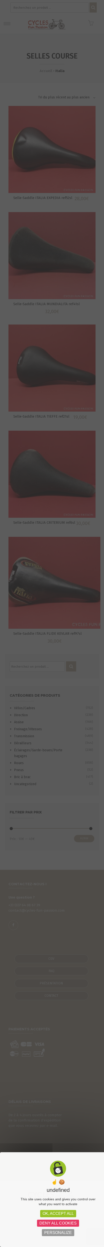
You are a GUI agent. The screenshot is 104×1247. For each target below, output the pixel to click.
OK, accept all (58, 1213)
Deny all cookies (58, 1223)
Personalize (58, 1233)
